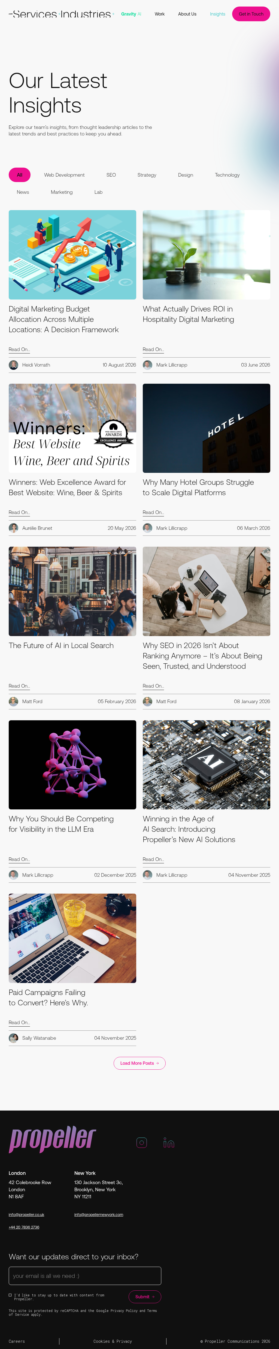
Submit (142, 1296)
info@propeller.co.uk (26, 1214)
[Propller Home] (11, 14)
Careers (17, 1341)
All (19, 175)
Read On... (19, 349)
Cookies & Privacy (112, 1341)
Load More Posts (137, 1063)
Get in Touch (251, 13)
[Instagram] (142, 1145)
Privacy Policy (124, 1310)
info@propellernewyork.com (98, 1214)
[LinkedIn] (169, 1145)
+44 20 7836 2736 (24, 1227)
